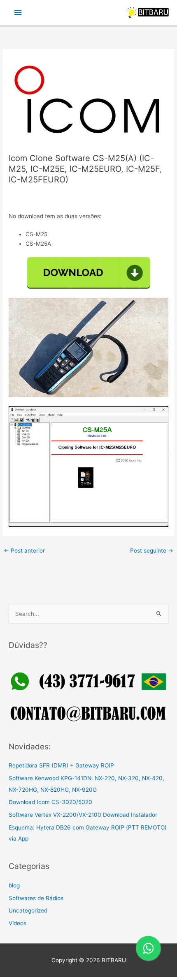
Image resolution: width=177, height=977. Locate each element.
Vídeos (17, 923)
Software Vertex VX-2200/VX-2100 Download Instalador (83, 814)
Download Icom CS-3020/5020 (50, 802)
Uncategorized (28, 910)
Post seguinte (151, 550)
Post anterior (24, 550)
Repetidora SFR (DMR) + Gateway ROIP (61, 765)
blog (14, 885)
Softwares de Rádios (36, 898)
